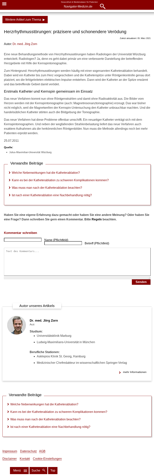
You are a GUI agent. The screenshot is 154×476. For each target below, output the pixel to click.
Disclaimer (9, 458)
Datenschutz (28, 451)
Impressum (9, 451)
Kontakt (25, 458)
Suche (36, 470)
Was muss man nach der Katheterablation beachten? (47, 187)
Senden (141, 282)
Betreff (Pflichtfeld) (97, 243)
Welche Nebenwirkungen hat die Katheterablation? (46, 172)
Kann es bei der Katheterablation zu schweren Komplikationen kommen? (60, 180)
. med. (25, 44)
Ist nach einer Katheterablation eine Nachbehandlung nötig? (52, 195)
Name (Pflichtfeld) (56, 240)
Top (52, 470)
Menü (17, 470)
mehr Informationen (134, 371)
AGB (42, 451)
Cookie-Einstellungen (47, 458)
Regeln (97, 219)
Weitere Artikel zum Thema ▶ (25, 19)
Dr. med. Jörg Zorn (44, 320)
